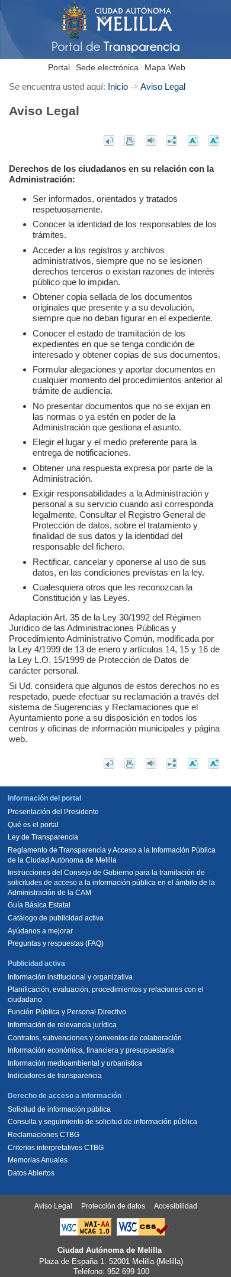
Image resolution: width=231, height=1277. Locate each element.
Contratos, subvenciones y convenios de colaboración (95, 1038)
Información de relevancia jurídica (62, 1025)
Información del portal (44, 798)
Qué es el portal (33, 825)
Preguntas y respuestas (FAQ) (56, 943)
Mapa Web (165, 67)
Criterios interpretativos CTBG (56, 1148)
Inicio (118, 86)
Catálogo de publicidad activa (56, 918)
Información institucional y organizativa (70, 977)
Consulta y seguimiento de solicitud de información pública (102, 1122)
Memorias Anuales (38, 1160)
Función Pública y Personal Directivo (67, 1012)
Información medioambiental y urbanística (75, 1063)
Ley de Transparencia (43, 837)
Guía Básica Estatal (39, 905)
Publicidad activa (36, 963)
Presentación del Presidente (53, 812)
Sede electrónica (107, 67)
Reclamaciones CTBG (43, 1135)
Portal (59, 67)
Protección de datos (113, 1206)
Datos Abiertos (31, 1173)
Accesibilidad (175, 1206)
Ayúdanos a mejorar (40, 931)
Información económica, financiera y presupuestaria (91, 1050)
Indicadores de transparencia (55, 1076)
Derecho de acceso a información (64, 1096)
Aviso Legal (162, 86)
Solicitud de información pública (59, 1109)
